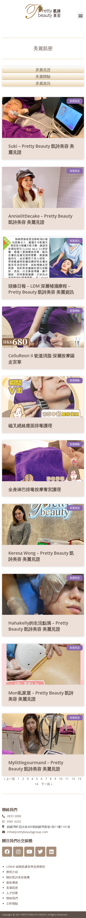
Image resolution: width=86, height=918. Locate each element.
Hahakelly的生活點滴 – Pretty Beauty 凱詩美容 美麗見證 (38, 626)
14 (36, 784)
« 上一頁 (9, 779)
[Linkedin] (51, 852)
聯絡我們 (12, 898)
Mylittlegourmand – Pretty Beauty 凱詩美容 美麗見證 (35, 766)
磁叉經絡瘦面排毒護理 (30, 425)
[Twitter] (40, 852)
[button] (80, 15)
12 (73, 779)
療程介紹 (12, 872)
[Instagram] (18, 852)
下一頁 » (46, 784)
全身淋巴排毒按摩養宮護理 (34, 489)
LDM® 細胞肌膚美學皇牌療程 (25, 867)
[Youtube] (29, 852)
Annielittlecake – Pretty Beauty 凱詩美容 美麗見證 (40, 219)
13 (79, 779)
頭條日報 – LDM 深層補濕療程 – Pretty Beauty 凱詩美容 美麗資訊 (41, 289)
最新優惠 (12, 882)
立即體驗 (12, 903)
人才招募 (12, 893)
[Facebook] (7, 852)
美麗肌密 (12, 888)
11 (67, 779)
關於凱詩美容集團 (18, 877)
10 (60, 779)
